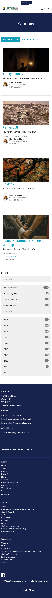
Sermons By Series (30, 39)
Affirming (5, 562)
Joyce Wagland (25, 293)
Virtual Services (7, 488)
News (3, 477)
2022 (25, 343)
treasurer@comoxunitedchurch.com (17, 449)
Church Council (7, 512)
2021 (25, 349)
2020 (25, 355)
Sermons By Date (10, 39)
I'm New (4, 515)
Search (24, 3)
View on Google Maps (11, 405)
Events (4, 471)
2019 (25, 360)
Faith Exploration (8, 557)
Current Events (7, 531)
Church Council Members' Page (14, 529)
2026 (25, 319)
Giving (4, 485)
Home (3, 466)
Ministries (5, 474)
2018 (25, 366)
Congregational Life (9, 482)
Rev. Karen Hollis (25, 287)
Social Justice (7, 548)
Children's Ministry (9, 554)
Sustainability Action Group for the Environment (21, 551)
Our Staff (5, 520)
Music (3, 546)
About (4, 468)
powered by (25, 592)
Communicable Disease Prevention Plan (17, 509)
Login (46, 581)
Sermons (5, 491)
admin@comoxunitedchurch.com (22, 423)
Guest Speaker (25, 305)
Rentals (4, 479)
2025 (25, 325)
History (4, 523)
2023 (25, 337)
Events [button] (4, 494)
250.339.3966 (15, 415)
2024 (25, 331)
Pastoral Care (7, 559)
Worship (4, 543)
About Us (5, 506)
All (4, 372)
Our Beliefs (6, 517)
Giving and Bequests (10, 526)
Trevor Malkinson (25, 299)
